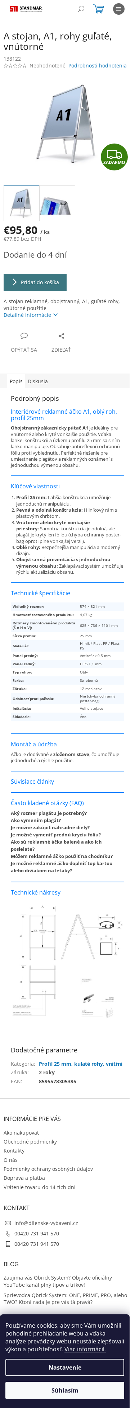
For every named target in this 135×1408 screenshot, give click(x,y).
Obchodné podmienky (30, 1147)
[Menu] (119, 9)
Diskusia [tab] (38, 381)
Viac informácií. (85, 1349)
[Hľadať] (81, 9)
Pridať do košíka (40, 282)
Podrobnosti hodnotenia (97, 65)
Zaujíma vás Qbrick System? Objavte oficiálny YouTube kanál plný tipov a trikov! (58, 1287)
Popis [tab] (16, 381)
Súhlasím (64, 1390)
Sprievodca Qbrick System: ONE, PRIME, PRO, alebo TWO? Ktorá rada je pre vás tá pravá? (58, 1304)
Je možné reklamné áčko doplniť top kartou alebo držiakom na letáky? (62, 871)
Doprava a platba (24, 1184)
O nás (11, 1165)
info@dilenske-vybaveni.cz (46, 1228)
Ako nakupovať (21, 1138)
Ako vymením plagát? (36, 825)
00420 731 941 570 (36, 1239)
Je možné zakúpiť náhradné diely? (50, 832)
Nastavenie (65, 1367)
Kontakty (14, 1156)
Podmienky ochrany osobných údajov (48, 1174)
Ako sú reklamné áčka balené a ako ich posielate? (56, 850)
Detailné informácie (27, 314)
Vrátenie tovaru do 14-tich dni (40, 1192)
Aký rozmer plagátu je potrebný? (49, 818)
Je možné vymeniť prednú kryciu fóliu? (56, 839)
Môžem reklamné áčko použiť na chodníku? (62, 861)
